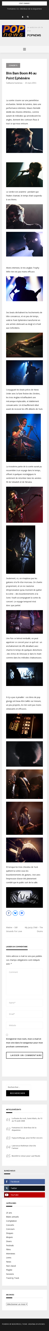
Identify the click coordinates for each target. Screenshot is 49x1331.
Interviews (10, 1253)
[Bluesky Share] (15, 913)
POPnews (34, 35)
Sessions (10, 1274)
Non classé (11, 1266)
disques (9, 1237)
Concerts (13, 65)
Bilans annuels (12, 1216)
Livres (8, 1257)
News (8, 1261)
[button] (22, 17)
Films (8, 1249)
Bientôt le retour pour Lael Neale (26, 1156)
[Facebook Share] (8, 913)
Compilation (11, 1221)
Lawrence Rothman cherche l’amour (24, 1146)
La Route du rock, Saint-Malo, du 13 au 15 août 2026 (27, 1119)
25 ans (9, 1212)
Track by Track (12, 1278)
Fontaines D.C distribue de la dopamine (24, 8)
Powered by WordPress (11, 1324)
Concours (10, 1229)
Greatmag (32, 1324)
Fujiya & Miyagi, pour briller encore (27, 1138)
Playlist (9, 1270)
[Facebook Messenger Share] (21, 913)
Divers (9, 1241)
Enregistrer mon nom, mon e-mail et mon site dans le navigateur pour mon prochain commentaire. (24, 1043)
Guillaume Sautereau (14, 83)
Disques (9, 1233)
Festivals (10, 1245)
